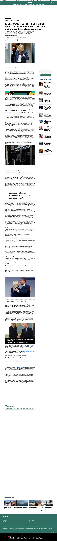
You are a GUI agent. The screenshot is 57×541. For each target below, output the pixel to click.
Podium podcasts (26, 538)
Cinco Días (30, 537)
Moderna (22, 538)
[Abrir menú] (1, 2)
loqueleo (37, 538)
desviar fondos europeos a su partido (11, 68)
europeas (14, 113)
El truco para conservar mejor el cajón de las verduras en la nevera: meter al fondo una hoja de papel (48, 115)
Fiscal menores (14, 0)
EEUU (10, 20)
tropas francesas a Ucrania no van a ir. (29, 351)
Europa (12, 20)
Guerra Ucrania (7, 20)
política (14, 4)
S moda (33, 538)
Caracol (43, 535)
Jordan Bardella (24, 97)
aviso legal (30, 521)
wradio (27, 537)
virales (21, 4)
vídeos (26, 4)
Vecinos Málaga (46, 0)
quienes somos (5, 520)
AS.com (37, 535)
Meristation (41, 538)
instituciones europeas (9, 180)
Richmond (18, 538)
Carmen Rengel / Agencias (12, 35)
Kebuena (42, 537)
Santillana (27, 535)
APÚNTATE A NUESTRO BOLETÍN (45, 75)
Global (8, 19)
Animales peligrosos (51, 0)
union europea (19, 408)
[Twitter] (18, 35)
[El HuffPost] (29, 2)
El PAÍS (19, 535)
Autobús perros (41, 0)
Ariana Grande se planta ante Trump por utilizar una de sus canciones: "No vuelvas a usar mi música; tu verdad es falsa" (48, 136)
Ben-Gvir (22, 0)
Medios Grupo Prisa (12, 538)
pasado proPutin (32, 345)
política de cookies (31, 520)
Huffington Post (20, 537)
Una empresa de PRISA (12, 536)
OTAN (16, 20)
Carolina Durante (26, 0)
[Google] (17, 35)
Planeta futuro (40, 537)
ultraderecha (25, 408)
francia (15, 408)
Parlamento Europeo (9, 408)
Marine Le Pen (31, 408)
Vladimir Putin (30, 306)
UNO (25, 537)
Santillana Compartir (31, 535)
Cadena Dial (33, 537)
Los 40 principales (23, 535)
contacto (4, 521)
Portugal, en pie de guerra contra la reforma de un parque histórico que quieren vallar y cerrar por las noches (47, 93)
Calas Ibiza (34, 0)
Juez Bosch (37, 0)
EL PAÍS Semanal (36, 537)
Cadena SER (35, 535)
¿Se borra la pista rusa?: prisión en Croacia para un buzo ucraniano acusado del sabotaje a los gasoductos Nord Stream (21, 508)
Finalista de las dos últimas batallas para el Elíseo (13, 112)
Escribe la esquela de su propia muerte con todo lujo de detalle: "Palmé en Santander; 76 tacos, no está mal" (48, 121)
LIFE (23, 4)
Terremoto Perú (18, 0)
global (18, 4)
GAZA (14, 20)
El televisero (30, 4)
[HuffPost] (5, 516)
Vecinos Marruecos (9, 0)
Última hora (52, 2)
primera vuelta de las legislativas (22, 113)
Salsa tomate (30, 0)
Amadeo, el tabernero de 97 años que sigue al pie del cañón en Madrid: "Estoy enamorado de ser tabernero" (48, 151)
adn (40, 535)
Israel (18, 20)
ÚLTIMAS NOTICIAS (41, 4)
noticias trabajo (35, 4)
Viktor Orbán (20, 367)
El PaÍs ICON (30, 538)
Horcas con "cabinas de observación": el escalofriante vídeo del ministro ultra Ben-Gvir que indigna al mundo (34, 508)
